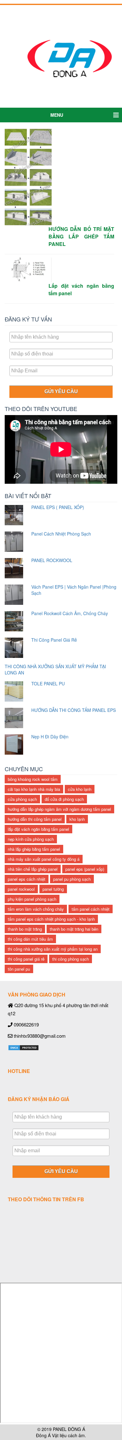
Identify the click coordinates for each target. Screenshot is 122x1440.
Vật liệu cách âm (68, 1435)
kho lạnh (77, 819)
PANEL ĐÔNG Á (69, 1429)
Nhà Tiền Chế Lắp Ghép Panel (33, 869)
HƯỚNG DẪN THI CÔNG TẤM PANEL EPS (73, 710)
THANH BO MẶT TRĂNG (25, 929)
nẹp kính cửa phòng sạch (31, 839)
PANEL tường (53, 889)
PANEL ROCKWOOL (51, 560)
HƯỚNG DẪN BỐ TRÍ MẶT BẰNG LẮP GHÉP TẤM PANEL (81, 236)
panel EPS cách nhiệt (26, 879)
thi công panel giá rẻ (26, 959)
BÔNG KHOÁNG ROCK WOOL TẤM (33, 779)
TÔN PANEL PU (19, 969)
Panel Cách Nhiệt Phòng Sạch (61, 534)
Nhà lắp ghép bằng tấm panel (34, 849)
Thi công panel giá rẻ (54, 640)
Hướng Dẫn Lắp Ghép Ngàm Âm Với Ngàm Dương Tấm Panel (59, 809)
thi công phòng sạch (70, 959)
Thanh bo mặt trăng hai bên (74, 929)
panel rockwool (21, 889)
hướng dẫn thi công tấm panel (35, 819)
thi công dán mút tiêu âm (30, 939)
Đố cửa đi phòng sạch (64, 799)
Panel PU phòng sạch (72, 879)
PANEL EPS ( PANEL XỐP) (57, 507)
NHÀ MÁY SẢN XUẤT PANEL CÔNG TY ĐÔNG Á (43, 859)
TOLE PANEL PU (48, 683)
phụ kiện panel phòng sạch (32, 899)
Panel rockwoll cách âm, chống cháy (69, 613)
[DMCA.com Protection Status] (23, 1047)
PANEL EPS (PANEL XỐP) (84, 869)
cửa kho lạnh (79, 789)
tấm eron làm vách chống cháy (36, 909)
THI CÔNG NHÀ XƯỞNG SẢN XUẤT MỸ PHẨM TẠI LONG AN (53, 949)
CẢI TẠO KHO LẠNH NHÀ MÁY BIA (34, 789)
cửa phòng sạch (22, 799)
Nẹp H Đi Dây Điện (50, 736)
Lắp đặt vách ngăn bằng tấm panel (38, 829)
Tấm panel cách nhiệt (90, 909)
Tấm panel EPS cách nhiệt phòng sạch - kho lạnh (51, 919)
